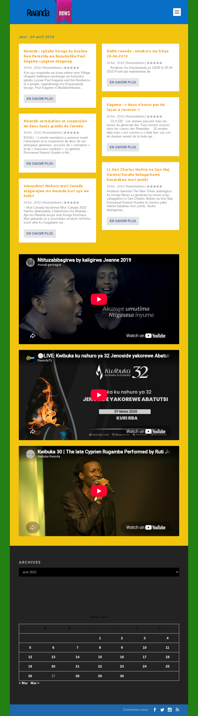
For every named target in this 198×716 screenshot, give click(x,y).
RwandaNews (52, 67)
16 (122, 657)
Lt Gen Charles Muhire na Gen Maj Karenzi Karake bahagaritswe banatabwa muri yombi (138, 174)
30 (122, 676)
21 (77, 666)
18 (168, 657)
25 (168, 666)
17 (145, 657)
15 (100, 657)
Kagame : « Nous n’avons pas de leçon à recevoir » (136, 107)
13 (53, 657)
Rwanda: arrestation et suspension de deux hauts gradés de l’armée (55, 123)
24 (145, 666)
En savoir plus (40, 99)
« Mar (23, 683)
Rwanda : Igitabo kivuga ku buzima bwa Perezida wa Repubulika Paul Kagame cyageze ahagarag (55, 55)
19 (30, 666)
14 (77, 657)
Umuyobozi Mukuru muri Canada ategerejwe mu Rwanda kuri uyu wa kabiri (56, 190)
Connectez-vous (135, 709)
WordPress (84, 710)
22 (100, 666)
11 (167, 647)
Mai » (35, 683)
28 (77, 676)
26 (30, 676)
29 (100, 676)
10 (145, 647)
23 (122, 666)
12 (30, 657)
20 (53, 666)
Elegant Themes (45, 710)
